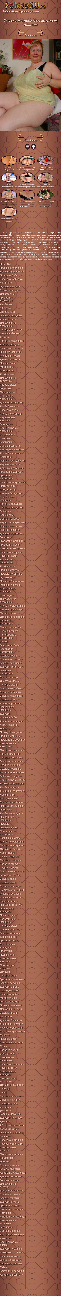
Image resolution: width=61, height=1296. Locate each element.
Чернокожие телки (11, 526)
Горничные (6, 537)
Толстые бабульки (11, 503)
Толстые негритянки (12, 1096)
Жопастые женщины (12, 721)
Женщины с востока (12, 1132)
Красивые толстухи (11, 348)
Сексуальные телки (11, 1042)
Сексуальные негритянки (8, 833)
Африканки (6, 442)
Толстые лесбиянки (11, 757)
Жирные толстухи (10, 897)
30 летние (6, 308)
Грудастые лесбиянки (6, 299)
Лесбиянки (6, 304)
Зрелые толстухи (10, 929)
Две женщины (8, 936)
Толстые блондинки (11, 507)
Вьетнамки (6, 1227)
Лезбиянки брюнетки (12, 783)
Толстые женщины (11, 860)
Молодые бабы (9, 997)
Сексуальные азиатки (8, 1185)
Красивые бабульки (11, 279)
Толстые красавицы (12, 340)
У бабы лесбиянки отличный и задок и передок (45, 169)
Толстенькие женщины (7, 920)
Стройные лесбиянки (12, 616)
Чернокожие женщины (7, 708)
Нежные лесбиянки (11, 805)
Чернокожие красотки (13, 522)
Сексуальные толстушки (8, 379)
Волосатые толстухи (12, 871)
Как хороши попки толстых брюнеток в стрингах (27, 169)
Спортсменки (8, 489)
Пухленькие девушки (12, 739)
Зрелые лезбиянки (11, 768)
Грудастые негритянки (6, 477)
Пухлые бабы (8, 363)
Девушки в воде (9, 986)
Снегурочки (7, 370)
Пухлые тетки (8, 577)
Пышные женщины (11, 352)
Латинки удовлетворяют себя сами (9, 186)
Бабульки (5, 511)
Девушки (5, 713)
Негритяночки (8, 486)
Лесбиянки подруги (11, 813)
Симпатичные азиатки (8, 1149)
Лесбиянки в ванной (12, 271)
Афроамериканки (10, 703)
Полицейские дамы (11, 732)
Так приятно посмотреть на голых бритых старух (45, 186)
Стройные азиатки (11, 1263)
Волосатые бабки (10, 688)
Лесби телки (7, 852)
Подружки (6, 951)
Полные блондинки (11, 267)
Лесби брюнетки (9, 406)
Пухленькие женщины (7, 818)
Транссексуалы (9, 1103)
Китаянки (5, 1213)
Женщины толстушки (12, 791)
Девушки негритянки (12, 533)
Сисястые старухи (11, 413)
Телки (3, 1046)
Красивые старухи (11, 552)
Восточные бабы (10, 1230)
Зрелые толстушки (11, 886)
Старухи (5, 971)
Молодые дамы (9, 1001)
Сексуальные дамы (11, 1009)
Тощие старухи (9, 867)
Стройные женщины (12, 1085)
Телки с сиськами (10, 838)
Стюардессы (7, 392)
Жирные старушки (11, 315)
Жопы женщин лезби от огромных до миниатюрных (45, 203)
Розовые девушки (10, 584)
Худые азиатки (8, 1128)
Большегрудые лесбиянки (9, 429)
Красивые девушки (11, 1027)
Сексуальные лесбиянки (8, 324)
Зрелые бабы (8, 878)
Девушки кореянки (11, 1248)
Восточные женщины (12, 1234)
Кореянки (5, 1136)
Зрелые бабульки (10, 692)
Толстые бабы (8, 925)
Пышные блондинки (12, 581)
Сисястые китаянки (11, 1154)
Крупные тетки (8, 1067)
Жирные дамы (8, 319)
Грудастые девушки (11, 471)
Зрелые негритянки (11, 659)
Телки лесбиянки (10, 856)
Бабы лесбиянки (10, 333)
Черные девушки (10, 464)
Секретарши (7, 294)
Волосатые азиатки (11, 1190)
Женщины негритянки (6, 672)
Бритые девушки (10, 983)
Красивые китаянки (11, 1140)
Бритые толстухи (10, 518)
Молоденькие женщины (8, 946)
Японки (4, 1161)
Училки (4, 641)
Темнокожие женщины (7, 499)
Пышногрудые (8, 915)
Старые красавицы (11, 609)
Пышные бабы (8, 1038)
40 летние (6, 282)
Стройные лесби (10, 849)
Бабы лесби (7, 515)
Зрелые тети (7, 699)
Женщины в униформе (7, 1109)
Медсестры (6, 366)
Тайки (3, 1267)
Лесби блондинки (10, 453)
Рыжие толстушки (10, 290)
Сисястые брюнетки (12, 841)
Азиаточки (6, 1238)
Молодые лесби (9, 677)
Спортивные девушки (7, 967)
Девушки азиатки (10, 1201)
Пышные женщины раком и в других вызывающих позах (27, 203)
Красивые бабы (9, 994)
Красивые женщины (12, 1064)
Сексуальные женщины (8, 1073)
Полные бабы (8, 954)
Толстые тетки (8, 975)
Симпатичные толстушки (8, 1080)
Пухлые (4, 823)
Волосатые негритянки (6, 650)
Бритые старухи (9, 344)
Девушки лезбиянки (11, 402)
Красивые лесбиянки (12, 548)
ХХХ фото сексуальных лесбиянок (9, 169)
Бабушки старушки (11, 776)
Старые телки (8, 613)
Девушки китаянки (11, 1176)
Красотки (5, 438)
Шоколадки (6, 595)
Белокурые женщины (12, 449)
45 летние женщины (12, 890)
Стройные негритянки (6, 622)
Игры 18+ (5, 264)
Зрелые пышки (9, 1012)
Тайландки (6, 1157)
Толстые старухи (10, 864)
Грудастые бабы (9, 940)
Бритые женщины (10, 933)
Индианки (6, 388)
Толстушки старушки (12, 845)
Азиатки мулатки (10, 1169)
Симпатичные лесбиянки (8, 600)
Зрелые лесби (8, 655)
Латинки (5, 337)
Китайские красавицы (13, 1216)
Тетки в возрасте (10, 631)
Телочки (5, 1088)
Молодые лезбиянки (12, 802)
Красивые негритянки (13, 482)
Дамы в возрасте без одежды (9, 220)
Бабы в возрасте (10, 445)
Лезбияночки (7, 566)
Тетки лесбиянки (10, 753)
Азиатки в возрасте (11, 1274)
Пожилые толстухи (11, 904)
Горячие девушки (10, 1114)
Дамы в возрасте (10, 359)
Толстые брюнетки (11, 329)
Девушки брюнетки (11, 1020)
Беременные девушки (7, 419)
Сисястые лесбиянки (12, 605)
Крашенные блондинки (7, 1059)
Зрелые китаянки (10, 1194)
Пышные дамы (9, 827)
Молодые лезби (9, 798)
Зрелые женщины (10, 765)
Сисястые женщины (12, 750)
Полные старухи (9, 570)
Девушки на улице (11, 1117)
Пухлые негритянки (11, 573)
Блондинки (6, 424)
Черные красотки (10, 529)
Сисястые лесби (9, 681)
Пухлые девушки (10, 286)
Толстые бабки (9, 684)
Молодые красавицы (12, 1031)
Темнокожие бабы (10, 627)
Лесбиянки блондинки (6, 561)
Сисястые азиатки (10, 1259)
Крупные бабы (8, 555)
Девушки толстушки (11, 666)
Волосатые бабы (10, 645)
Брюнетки (5, 456)
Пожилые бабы (9, 275)
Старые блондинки (11, 493)
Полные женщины (11, 1005)
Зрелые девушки (10, 1099)
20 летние (6, 1016)
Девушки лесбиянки (12, 468)
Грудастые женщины (12, 541)
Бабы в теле (7, 1053)
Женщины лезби (10, 355)
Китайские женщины (12, 1209)
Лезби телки (7, 374)
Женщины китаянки (11, 1252)
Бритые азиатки (9, 1198)
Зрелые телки (8, 882)
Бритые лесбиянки (11, 663)
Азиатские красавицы (13, 1172)
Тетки (3, 1092)
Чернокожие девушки (12, 460)
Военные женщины (11, 761)
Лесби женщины (9, 787)
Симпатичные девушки (8, 960)
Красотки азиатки (10, 1256)
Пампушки (6, 809)
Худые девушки (9, 990)
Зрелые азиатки (9, 1165)
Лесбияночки (7, 794)
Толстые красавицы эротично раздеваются (27, 185)
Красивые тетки (9, 410)
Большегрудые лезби (12, 779)
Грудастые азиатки (11, 1205)
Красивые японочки (11, 1143)
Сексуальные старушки (8, 590)
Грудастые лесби (10, 544)
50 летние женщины (12, 772)
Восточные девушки (12, 1271)
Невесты (5, 728)
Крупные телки (8, 901)
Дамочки (5, 1121)
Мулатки (5, 1035)
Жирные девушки (10, 893)
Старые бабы (8, 384)
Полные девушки (10, 736)
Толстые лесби (9, 1050)
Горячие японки (9, 1180)
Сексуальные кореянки (8, 1222)
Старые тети (7, 311)
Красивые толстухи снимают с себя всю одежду (9, 203)
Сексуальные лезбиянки (8, 745)
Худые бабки (7, 434)
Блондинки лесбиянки (6, 397)
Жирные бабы (8, 717)
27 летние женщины (12, 1125)
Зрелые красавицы (11, 695)
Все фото (30, 35)
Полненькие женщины (7, 910)
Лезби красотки (9, 724)
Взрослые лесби (10, 875)
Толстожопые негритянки (8, 636)
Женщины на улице (11, 1024)
